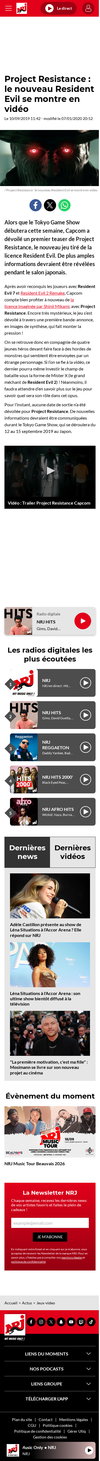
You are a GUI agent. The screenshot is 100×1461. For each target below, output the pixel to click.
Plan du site (22, 1419)
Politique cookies (57, 1425)
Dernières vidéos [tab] (72, 852)
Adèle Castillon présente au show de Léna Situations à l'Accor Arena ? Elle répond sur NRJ (45, 930)
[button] (50, 471)
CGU (32, 1425)
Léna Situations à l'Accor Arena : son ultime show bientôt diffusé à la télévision (45, 998)
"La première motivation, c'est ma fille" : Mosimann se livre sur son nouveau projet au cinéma (49, 1067)
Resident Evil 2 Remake (43, 292)
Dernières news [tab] (27, 852)
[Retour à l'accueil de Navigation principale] (21, 8)
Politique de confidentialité (37, 1431)
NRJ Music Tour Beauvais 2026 (34, 1163)
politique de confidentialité (28, 1261)
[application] (50, 471)
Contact (45, 1419)
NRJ (46, 680)
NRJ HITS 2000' (57, 777)
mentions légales (71, 1257)
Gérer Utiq (77, 1431)
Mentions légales (73, 1419)
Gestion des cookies (50, 1437)
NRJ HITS (46, 621)
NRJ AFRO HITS (58, 809)
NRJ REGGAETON (55, 744)
